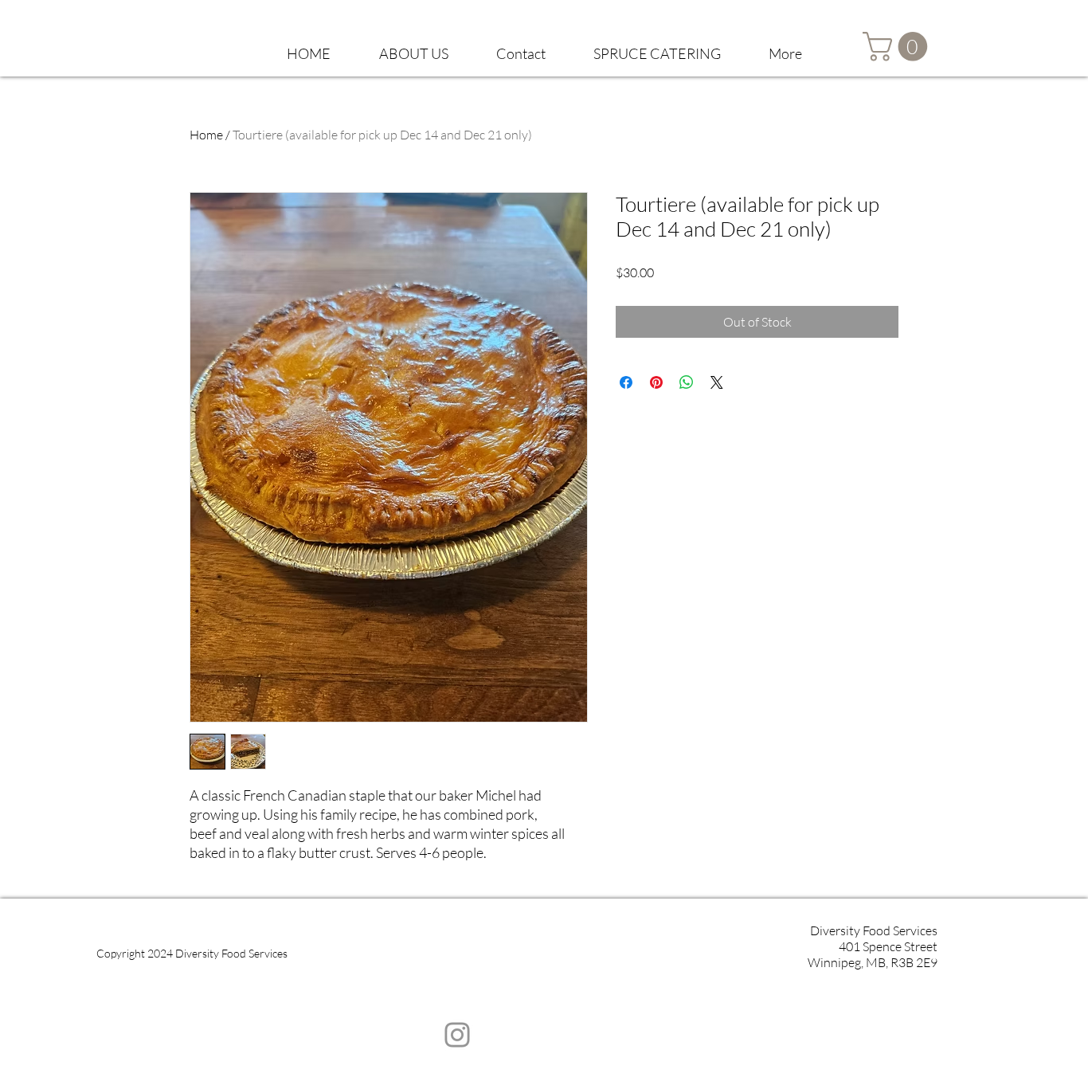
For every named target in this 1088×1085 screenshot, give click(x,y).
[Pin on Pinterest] (656, 382)
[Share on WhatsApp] (686, 382)
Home (206, 135)
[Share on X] (716, 382)
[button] (413, 46)
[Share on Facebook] (626, 382)
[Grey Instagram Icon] (457, 1035)
